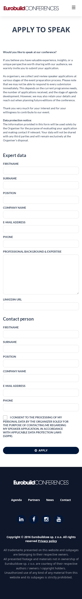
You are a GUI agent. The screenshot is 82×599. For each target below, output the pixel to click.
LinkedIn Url (12, 299)
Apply (43, 450)
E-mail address (14, 222)
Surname (10, 178)
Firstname (11, 163)
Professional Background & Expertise (32, 251)
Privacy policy (47, 541)
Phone (8, 237)
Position (9, 193)
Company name (14, 207)
